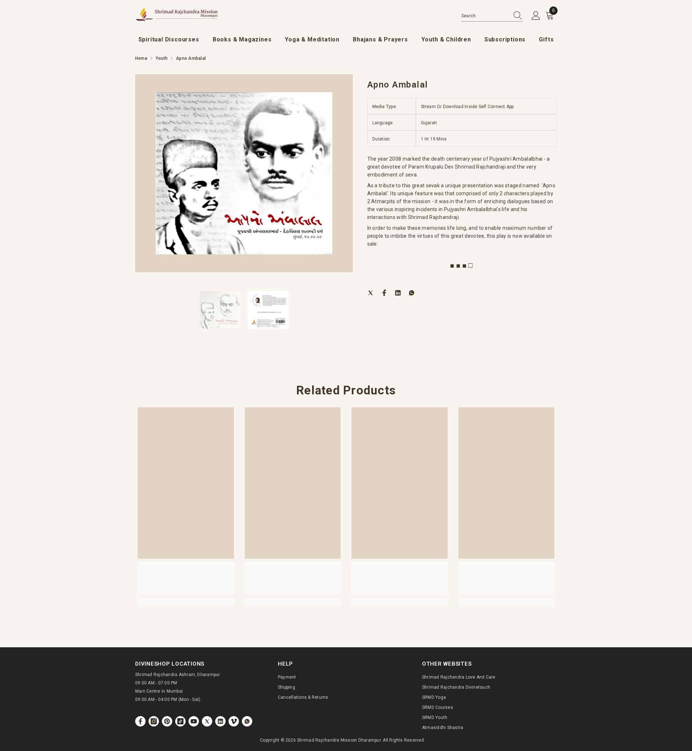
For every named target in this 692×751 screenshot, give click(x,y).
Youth (162, 58)
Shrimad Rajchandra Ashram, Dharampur (177, 674)
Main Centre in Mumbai (159, 691)
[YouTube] (193, 721)
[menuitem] (168, 40)
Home (141, 58)
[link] (186, 578)
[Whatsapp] (411, 292)
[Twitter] (370, 292)
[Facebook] (384, 292)
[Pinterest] (167, 721)
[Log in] (536, 16)
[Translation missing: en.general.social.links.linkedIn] (220, 721)
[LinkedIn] (398, 292)
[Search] (492, 16)
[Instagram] (153, 721)
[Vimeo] (234, 721)
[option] (244, 173)
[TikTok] (180, 721)
